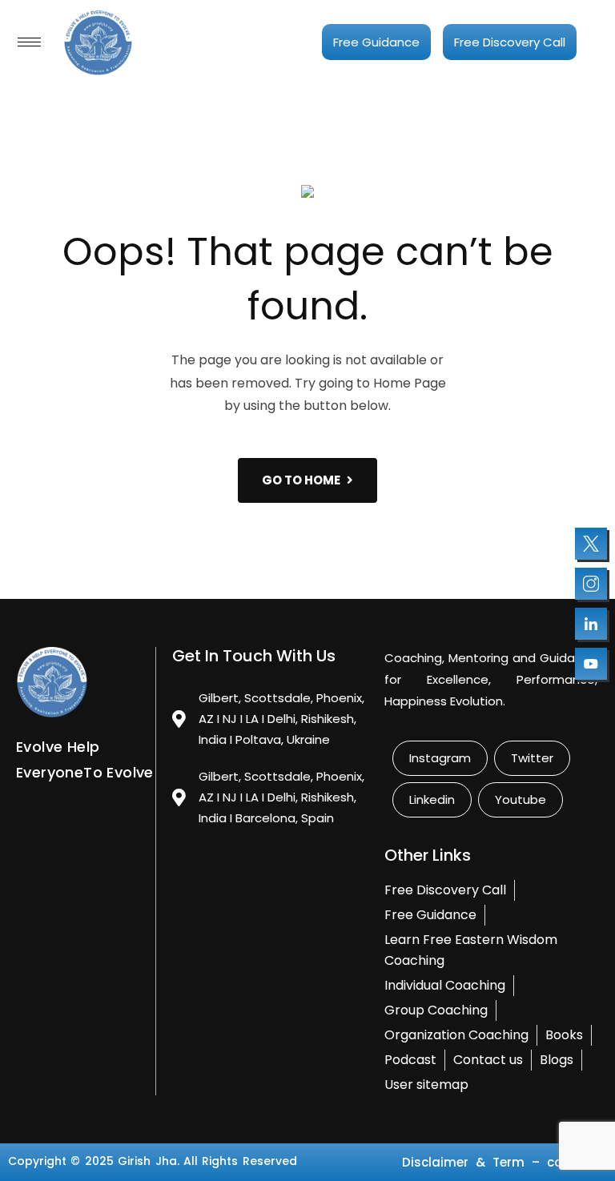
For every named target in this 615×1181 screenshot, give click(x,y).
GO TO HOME (301, 480)
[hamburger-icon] (29, 42)
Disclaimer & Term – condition (504, 1162)
